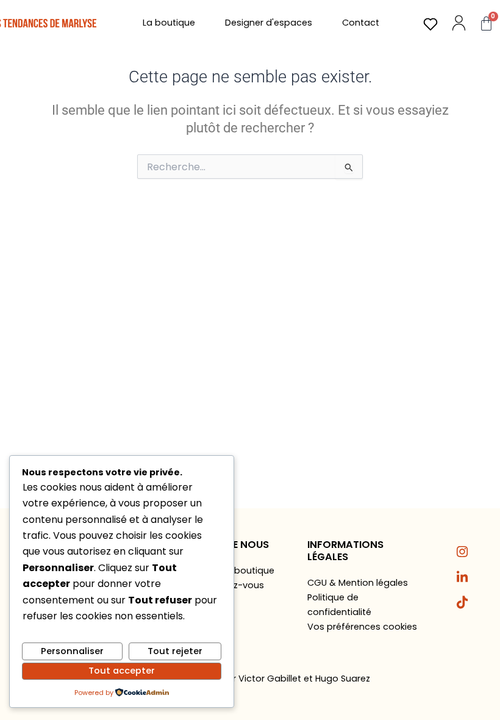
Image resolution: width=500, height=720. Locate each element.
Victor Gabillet (269, 678)
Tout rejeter (175, 651)
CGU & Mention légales (357, 583)
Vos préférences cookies (362, 627)
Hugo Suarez (342, 678)
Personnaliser (72, 651)
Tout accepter (121, 670)
